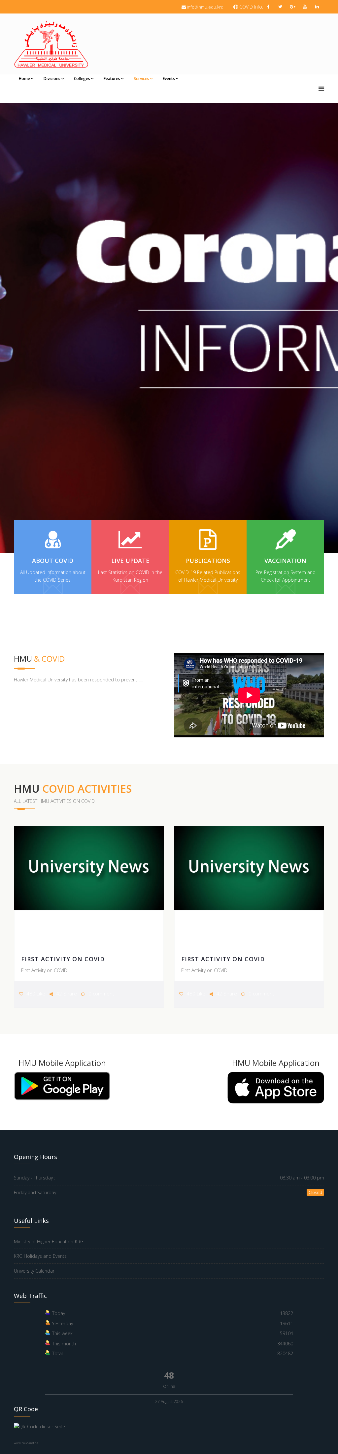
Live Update (130, 561)
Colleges (82, 78)
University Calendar (34, 1271)
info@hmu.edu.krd (205, 7)
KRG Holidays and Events (40, 1256)
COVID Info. (250, 7)
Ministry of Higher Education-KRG (49, 1241)
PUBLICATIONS (208, 561)
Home (24, 78)
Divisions (52, 78)
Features (112, 78)
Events (169, 78)
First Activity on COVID (63, 959)
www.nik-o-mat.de (26, 1443)
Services (141, 78)
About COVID (52, 561)
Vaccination (285, 561)
